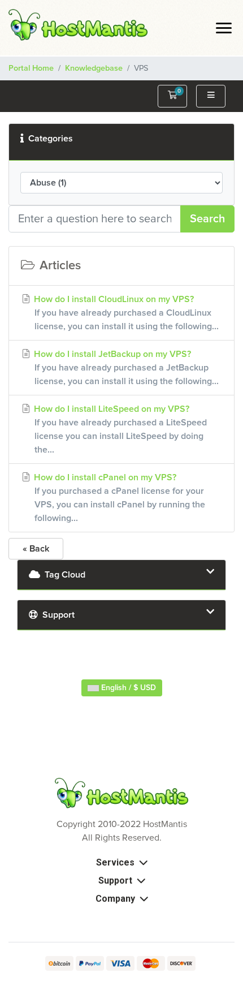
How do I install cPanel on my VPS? (118, 498)
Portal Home (31, 68)
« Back (36, 548)
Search (207, 219)
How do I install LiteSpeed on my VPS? (119, 429)
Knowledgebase (94, 68)
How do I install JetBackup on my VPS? (125, 368)
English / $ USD (127, 688)
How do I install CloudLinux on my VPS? (125, 313)
